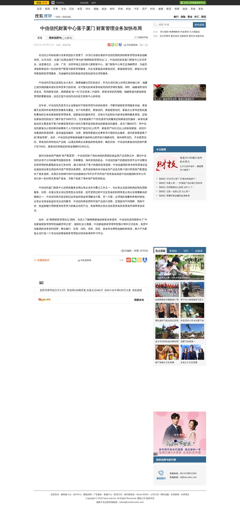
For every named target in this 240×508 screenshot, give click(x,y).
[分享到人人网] (120, 44)
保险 (183, 16)
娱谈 (104, 9)
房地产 (103, 173)
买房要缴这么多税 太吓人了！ (180, 187)
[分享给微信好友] (134, 260)
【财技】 (162, 179)
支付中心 (77, 494)
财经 (112, 9)
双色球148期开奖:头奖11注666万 (85, 290)
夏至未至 (175, 36)
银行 (176, 16)
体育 (79, 9)
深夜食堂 (184, 36)
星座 (200, 9)
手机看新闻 (132, 45)
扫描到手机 (143, 37)
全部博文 (185, 494)
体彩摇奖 (137, 290)
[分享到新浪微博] (109, 44)
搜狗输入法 (66, 494)
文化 (63, 9)
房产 (144, 9)
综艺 (186, 250)
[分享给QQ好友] (116, 44)
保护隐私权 (129, 494)
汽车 (136, 9)
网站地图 (165, 494)
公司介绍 (154, 494)
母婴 (176, 9)
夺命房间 (184, 32)
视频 (96, 9)
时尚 (152, 9)
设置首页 (55, 494)
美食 (193, 9)
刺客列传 (200, 36)
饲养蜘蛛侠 (174, 32)
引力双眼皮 (194, 32)
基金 (58, 164)
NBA (87, 9)
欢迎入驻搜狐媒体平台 (194, 2)
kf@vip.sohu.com (188, 477)
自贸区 (89, 82)
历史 (71, 9)
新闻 (47, 9)
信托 (58, 17)
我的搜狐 (84, 3)
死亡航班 (164, 32)
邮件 (94, 3)
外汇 (196, 16)
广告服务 (97, 494)
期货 (203, 16)
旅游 (185, 9)
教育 (168, 9)
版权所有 (150, 498)
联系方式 (118, 494)
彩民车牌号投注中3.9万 (53, 290)
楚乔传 (192, 36)
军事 (55, 9)
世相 (120, 9)
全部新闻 (175, 494)
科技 (128, 9)
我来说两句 (60, 37)
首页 (39, 9)
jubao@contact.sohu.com (131, 502)
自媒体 (199, 250)
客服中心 (108, 494)
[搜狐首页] (42, 2)
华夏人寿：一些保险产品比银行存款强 (184, 183)
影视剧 (173, 250)
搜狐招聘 (87, 494)
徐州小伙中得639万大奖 (118, 290)
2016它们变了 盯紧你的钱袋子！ (181, 179)
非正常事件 (165, 36)
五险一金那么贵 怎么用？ (178, 191)
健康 (160, 9)
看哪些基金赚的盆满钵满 (178, 195)
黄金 (189, 16)
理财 (100, 73)
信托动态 (67, 17)
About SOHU (142, 494)
